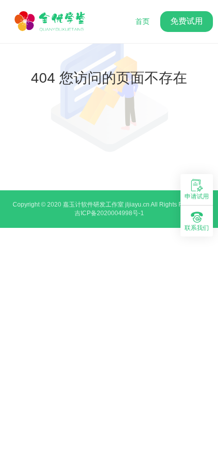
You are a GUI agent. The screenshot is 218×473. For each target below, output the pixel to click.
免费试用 (186, 21)
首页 (142, 21)
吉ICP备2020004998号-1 (109, 213)
